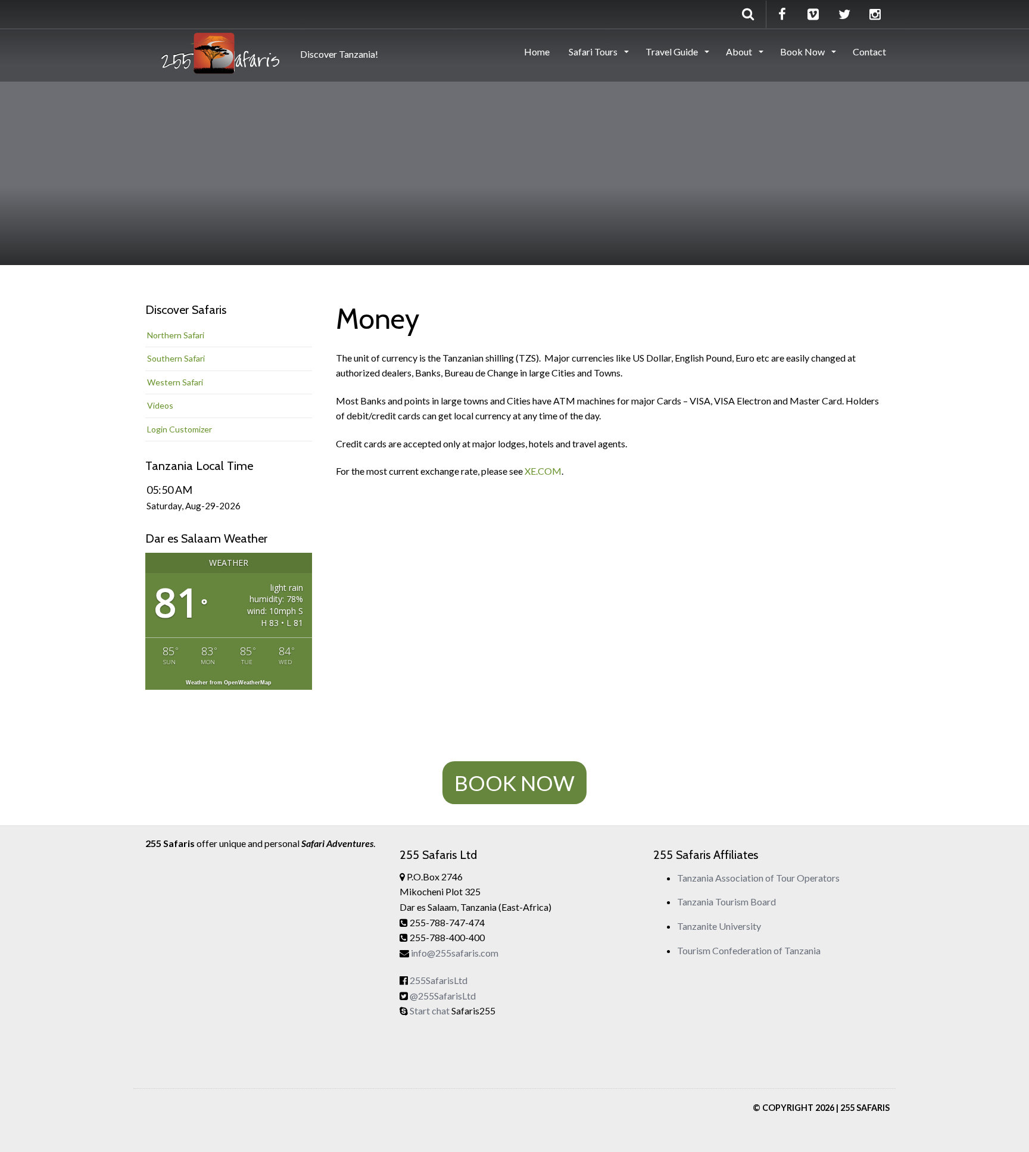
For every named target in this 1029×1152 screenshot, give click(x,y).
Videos (160, 405)
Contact (869, 51)
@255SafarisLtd (443, 995)
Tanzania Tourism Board (726, 901)
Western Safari (175, 382)
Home (537, 51)
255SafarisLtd (438, 980)
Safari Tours (594, 51)
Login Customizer (179, 429)
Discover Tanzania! (337, 54)
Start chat (430, 1010)
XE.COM (543, 471)
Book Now (803, 51)
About (740, 51)
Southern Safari (176, 358)
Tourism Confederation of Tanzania (749, 950)
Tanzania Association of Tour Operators (758, 877)
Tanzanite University (719, 926)
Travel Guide (673, 51)
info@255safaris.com (454, 952)
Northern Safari (175, 335)
